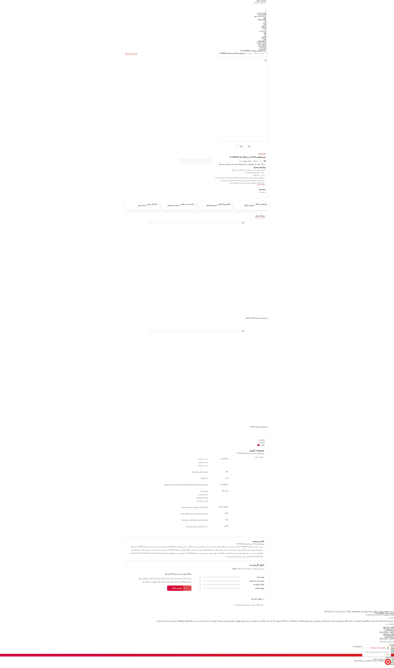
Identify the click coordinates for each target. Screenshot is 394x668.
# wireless (262, 192)
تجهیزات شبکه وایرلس (259, 53)
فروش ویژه (262, 46)
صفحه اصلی (262, 14)
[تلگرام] (255, 9)
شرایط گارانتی (389, 630)
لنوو (265, 18)
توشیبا (264, 28)
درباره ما (263, 47)
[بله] (242, 9)
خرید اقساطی (261, 51)
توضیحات (262, 442)
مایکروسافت (261, 19)
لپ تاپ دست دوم (260, 16)
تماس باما (263, 49)
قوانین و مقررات (388, 627)
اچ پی (264, 23)
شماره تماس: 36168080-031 (384, 613)
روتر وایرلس (249, 53)
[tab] (197, 440)
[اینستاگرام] (262, 9)
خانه (267, 53)
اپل (265, 21)
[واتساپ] (248, 9)
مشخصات (261, 440)
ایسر (264, 24)
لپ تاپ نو (263, 31)
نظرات (261, 445)
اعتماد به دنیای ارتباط (387, 632)
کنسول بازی (262, 44)
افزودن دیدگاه (177, 588)
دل (265, 29)
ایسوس (263, 26)
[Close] (0, 655)
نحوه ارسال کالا (389, 629)
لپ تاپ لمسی (261, 42)
